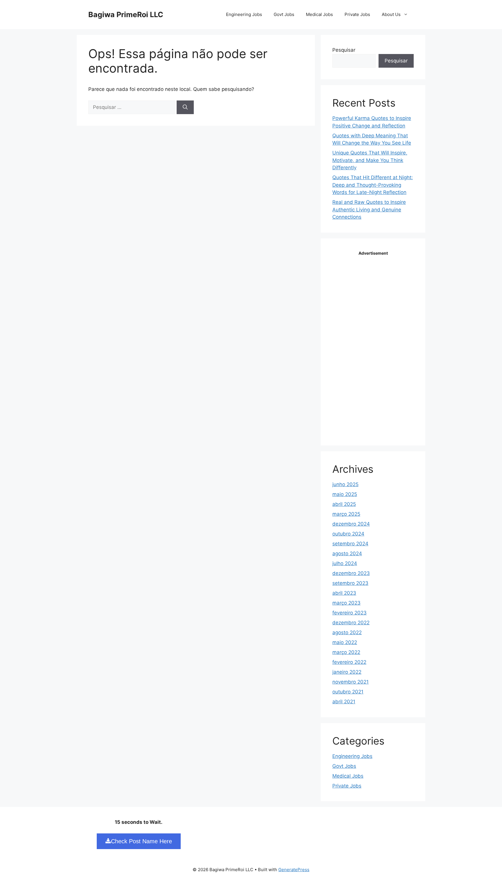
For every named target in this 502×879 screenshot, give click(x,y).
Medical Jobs (319, 14)
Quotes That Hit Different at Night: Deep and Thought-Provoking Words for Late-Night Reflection (372, 185)
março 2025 (346, 514)
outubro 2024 (348, 534)
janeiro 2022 (346, 672)
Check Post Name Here (141, 841)
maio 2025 (344, 494)
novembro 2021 (350, 682)
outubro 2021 (347, 692)
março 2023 (346, 603)
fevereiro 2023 (349, 613)
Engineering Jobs (244, 14)
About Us (391, 14)
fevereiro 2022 (349, 662)
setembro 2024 (350, 544)
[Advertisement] (375, 345)
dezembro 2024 (351, 524)
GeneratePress (293, 869)
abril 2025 (344, 504)
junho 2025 (345, 484)
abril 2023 (344, 593)
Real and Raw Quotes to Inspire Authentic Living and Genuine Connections (369, 209)
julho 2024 (344, 563)
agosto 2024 (347, 553)
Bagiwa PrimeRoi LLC (125, 14)
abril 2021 (343, 701)
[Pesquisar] (185, 107)
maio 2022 (344, 642)
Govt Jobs (284, 14)
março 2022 (346, 652)
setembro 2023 (350, 583)
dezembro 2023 (351, 573)
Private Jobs (357, 14)
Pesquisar (343, 50)
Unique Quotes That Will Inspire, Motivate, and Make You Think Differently (369, 160)
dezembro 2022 (351, 622)
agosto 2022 (347, 632)
